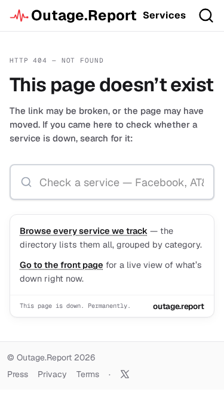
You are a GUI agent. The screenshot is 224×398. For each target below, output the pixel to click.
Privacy (52, 374)
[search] (206, 15)
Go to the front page (61, 264)
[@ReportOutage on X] (125, 374)
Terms (87, 374)
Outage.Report (82, 15)
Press (17, 374)
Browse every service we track (84, 230)
